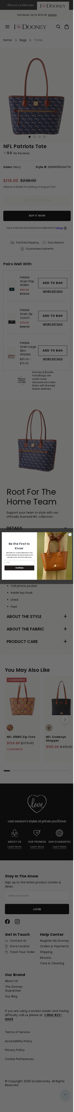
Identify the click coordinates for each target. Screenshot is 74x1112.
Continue (18, 568)
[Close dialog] (68, 534)
